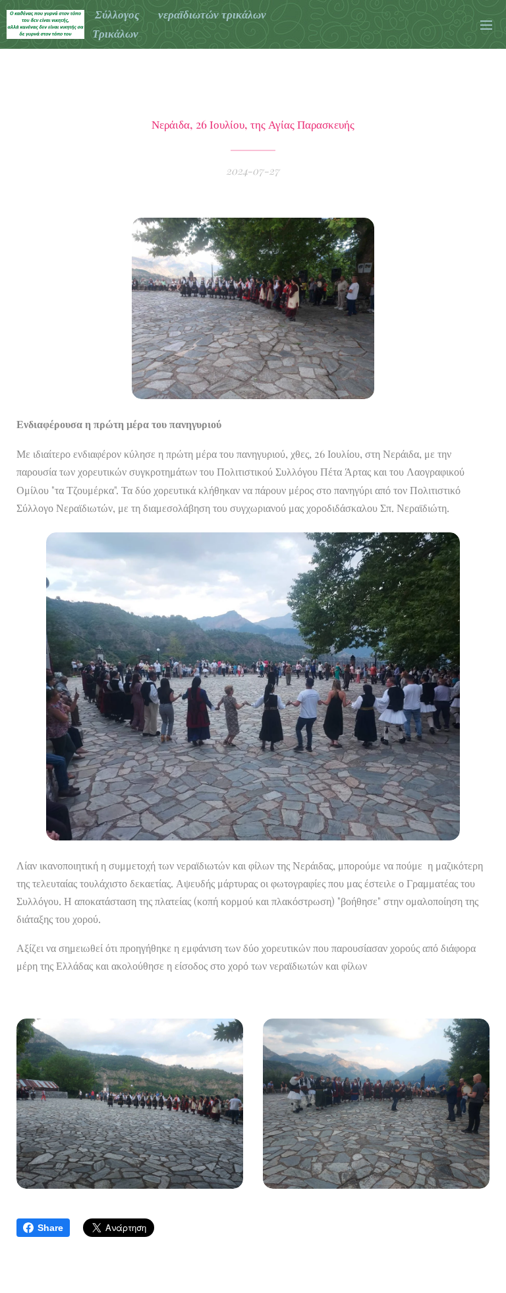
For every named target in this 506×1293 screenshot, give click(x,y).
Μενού (486, 24)
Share (50, 1227)
